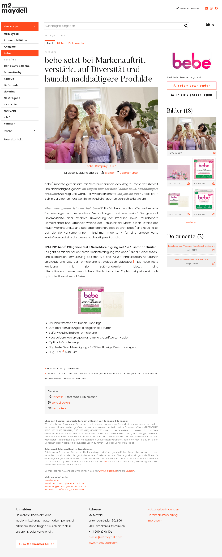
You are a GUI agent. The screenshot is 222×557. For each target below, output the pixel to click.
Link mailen (59, 408)
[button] (210, 25)
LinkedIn (130, 470)
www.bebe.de (52, 480)
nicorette (10, 104)
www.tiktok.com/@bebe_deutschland (64, 489)
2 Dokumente (129, 173)
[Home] (13, 7)
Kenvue (9, 79)
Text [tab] (49, 43)
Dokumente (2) (185, 237)
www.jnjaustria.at (108, 470)
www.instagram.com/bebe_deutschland (66, 486)
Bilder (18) (180, 111)
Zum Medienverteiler (36, 544)
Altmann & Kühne (15, 40)
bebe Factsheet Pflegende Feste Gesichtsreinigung (191, 246)
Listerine (9, 91)
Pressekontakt (13, 139)
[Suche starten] (186, 26)
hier (105, 461)
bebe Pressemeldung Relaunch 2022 (192, 259)
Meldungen (11, 26)
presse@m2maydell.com (105, 537)
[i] (134, 262)
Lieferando (11, 85)
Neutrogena (12, 98)
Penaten (9, 123)
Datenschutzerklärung (163, 515)
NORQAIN (10, 111)
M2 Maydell (11, 34)
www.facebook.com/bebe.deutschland (65, 483)
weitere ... (192, 222)
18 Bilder (109, 173)
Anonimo (10, 46)
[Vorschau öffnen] (101, 125)
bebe (7, 53)
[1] (64, 351)
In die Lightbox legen (194, 95)
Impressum (155, 521)
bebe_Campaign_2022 (101, 166)
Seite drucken (61, 403)
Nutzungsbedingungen (163, 509)
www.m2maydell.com (103, 543)
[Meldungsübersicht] (191, 60)
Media (8, 131)
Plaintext (57, 397)
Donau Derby (12, 72)
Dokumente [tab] (76, 43)
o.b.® (7, 117)
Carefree (10, 59)
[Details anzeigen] (214, 153)
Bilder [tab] (60, 43)
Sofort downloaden (194, 85)
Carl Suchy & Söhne (17, 66)
